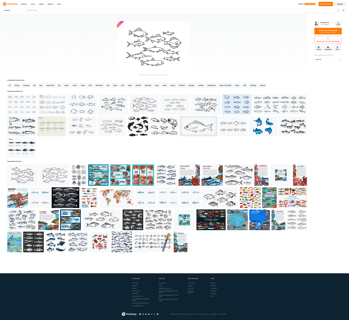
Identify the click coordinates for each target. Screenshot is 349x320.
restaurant (99, 85)
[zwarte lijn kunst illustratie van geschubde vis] (198, 126)
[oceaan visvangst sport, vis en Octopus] (269, 197)
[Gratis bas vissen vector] (82, 126)
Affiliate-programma (165, 288)
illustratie (148, 85)
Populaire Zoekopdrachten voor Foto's (168, 295)
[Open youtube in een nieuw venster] (157, 314)
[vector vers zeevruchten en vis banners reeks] (98, 175)
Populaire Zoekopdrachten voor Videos (168, 300)
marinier (138, 85)
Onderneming (136, 291)
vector (75, 85)
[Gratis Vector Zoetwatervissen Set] (21, 126)
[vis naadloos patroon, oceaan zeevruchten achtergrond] (250, 197)
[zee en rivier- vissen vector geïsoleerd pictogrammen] (55, 242)
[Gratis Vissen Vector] (51, 126)
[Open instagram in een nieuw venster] (143, 314)
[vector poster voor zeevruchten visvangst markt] (300, 175)
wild (244, 85)
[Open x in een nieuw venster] (154, 314)
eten (41, 85)
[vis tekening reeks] (153, 242)
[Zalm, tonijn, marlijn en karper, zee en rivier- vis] (133, 219)
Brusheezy (135, 283)
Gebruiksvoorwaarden (201, 314)
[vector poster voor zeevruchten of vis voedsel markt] (17, 197)
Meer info (318, 59)
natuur (173, 85)
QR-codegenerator (137, 305)
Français (213, 293)
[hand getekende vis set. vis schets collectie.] (280, 104)
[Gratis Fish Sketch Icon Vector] (206, 104)
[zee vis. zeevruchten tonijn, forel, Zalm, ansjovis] (33, 242)
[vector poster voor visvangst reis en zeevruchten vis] (237, 219)
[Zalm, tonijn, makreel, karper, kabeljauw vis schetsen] (297, 219)
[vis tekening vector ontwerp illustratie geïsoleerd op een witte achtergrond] (52, 104)
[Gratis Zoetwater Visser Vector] (21, 148)
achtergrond (211, 85)
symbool (182, 85)
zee (59, 85)
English (213, 283)
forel (122, 85)
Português (214, 288)
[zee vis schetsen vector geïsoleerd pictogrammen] (77, 242)
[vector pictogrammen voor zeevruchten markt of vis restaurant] (79, 175)
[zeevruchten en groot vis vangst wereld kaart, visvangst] (116, 197)
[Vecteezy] (10, 4)
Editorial (50, 4)
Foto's (33, 4)
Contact (190, 285)
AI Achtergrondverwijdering (140, 303)
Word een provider (191, 291)
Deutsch (213, 291)
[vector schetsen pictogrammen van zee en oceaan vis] (166, 175)
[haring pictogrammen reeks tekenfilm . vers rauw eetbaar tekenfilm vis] (145, 197)
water (165, 85)
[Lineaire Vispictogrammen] (82, 104)
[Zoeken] (338, 10)
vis (10, 85)
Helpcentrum (192, 283)
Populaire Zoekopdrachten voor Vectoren (168, 291)
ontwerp (191, 85)
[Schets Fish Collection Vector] (236, 104)
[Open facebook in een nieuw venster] (140, 314)
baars (130, 85)
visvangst (26, 85)
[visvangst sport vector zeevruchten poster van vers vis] (211, 219)
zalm (90, 85)
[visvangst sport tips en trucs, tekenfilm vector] (14, 242)
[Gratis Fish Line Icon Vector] (144, 104)
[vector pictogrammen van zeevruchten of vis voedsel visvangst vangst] (99, 242)
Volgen (338, 24)
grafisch (200, 85)
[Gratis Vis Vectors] (22, 104)
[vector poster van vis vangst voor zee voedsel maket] (278, 219)
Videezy (134, 288)
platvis (237, 85)
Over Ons (191, 288)
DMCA (161, 285)
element (262, 85)
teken (115, 85)
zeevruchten (50, 85)
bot (34, 85)
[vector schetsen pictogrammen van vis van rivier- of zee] (21, 219)
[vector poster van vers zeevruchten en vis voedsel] (212, 175)
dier (108, 85)
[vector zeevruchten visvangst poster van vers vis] (292, 197)
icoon (157, 85)
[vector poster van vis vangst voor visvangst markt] (281, 175)
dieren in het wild (225, 85)
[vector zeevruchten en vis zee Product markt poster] (261, 175)
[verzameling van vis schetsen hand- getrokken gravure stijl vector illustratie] (220, 197)
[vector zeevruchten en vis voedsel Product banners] (143, 175)
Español (213, 285)
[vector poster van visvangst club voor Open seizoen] (48, 219)
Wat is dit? (330, 55)
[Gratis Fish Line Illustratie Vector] (175, 104)
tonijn (83, 85)
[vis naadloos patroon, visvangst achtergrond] (121, 242)
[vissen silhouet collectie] (138, 126)
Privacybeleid (212, 314)
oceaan (17, 85)
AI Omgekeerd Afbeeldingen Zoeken (140, 299)
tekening (253, 85)
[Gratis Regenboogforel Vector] (293, 126)
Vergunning (162, 283)
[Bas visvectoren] (164, 126)
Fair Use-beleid (222, 314)
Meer (59, 4)
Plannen (301, 4)
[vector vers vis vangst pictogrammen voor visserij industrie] (89, 197)
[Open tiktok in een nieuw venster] (152, 314)
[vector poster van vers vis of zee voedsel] (180, 242)
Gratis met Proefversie (328, 31)
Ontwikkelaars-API (137, 296)
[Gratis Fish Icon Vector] (233, 126)
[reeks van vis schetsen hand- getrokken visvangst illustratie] (101, 219)
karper (67, 85)
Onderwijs (135, 293)
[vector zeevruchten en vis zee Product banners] (120, 175)
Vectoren (23, 4)
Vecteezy (134, 285)
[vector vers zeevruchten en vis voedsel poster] (189, 175)
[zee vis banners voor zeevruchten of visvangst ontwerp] (184, 219)
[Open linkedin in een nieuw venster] (146, 314)
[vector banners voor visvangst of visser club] (70, 219)
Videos (41, 4)
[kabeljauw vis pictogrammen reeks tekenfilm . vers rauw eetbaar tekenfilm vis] (168, 197)
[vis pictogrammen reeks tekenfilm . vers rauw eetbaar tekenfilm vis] (190, 197)
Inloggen (340, 4)
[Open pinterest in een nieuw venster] (149, 314)
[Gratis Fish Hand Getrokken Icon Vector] (113, 104)
